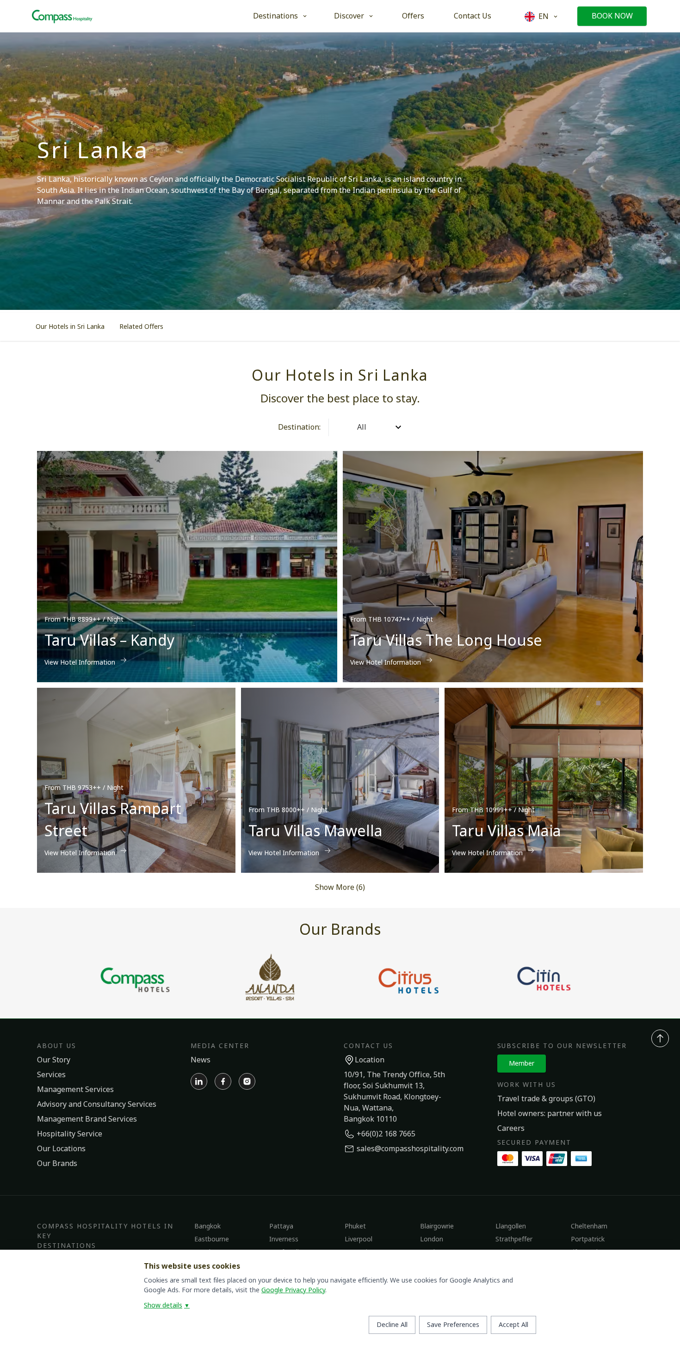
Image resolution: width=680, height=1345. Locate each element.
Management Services (75, 1089)
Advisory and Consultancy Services (96, 1104)
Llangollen (510, 1226)
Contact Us (472, 16)
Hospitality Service (69, 1134)
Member (521, 1063)
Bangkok (207, 1226)
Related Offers (141, 327)
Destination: (299, 427)
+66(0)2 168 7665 (386, 1134)
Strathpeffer (513, 1239)
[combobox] (337, 427)
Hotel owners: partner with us (549, 1113)
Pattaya (281, 1226)
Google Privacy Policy (293, 1290)
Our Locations (61, 1148)
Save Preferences (453, 1325)
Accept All (513, 1325)
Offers (413, 16)
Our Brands (57, 1163)
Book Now (612, 16)
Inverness (283, 1239)
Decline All (392, 1325)
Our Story (53, 1060)
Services (51, 1074)
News (200, 1060)
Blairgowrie (437, 1226)
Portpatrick (588, 1239)
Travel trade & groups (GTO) (546, 1098)
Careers (511, 1128)
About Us (56, 1046)
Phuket (355, 1226)
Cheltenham (589, 1226)
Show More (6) (340, 887)
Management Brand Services (87, 1119)
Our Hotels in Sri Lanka (70, 327)
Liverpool (358, 1239)
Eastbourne (211, 1239)
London (431, 1239)
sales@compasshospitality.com (410, 1148)
